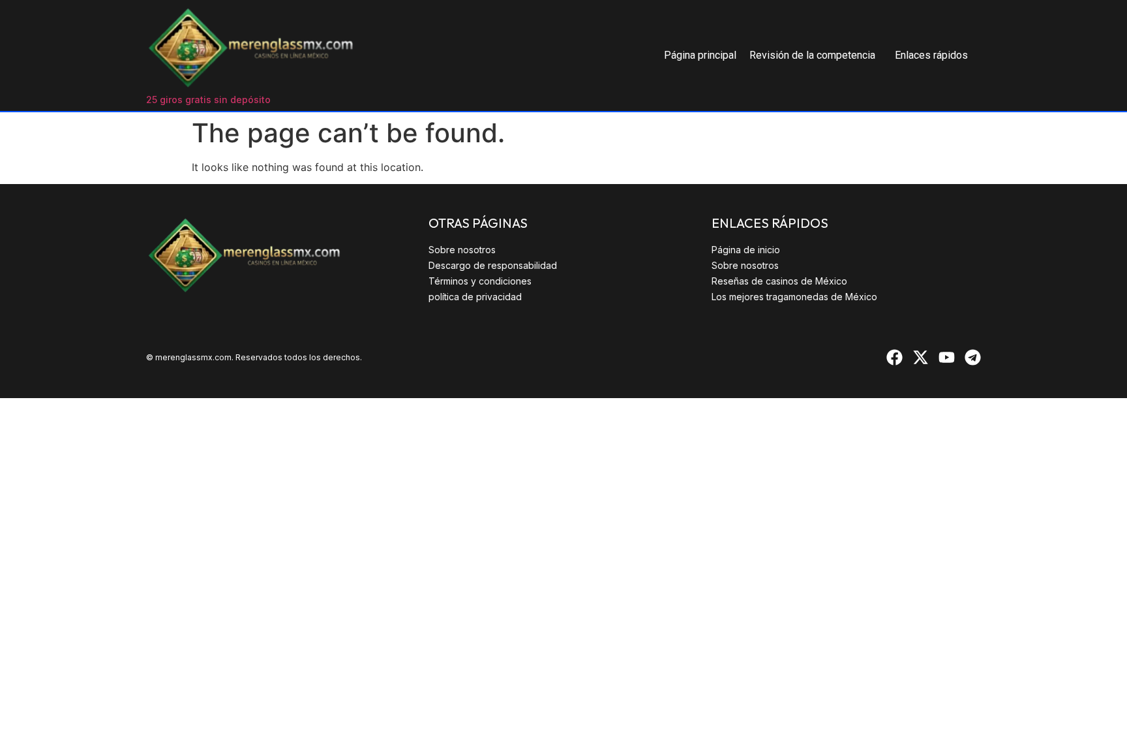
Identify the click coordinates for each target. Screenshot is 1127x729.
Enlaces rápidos (931, 55)
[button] (815, 55)
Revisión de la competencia (812, 55)
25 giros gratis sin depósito (208, 99)
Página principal (700, 55)
